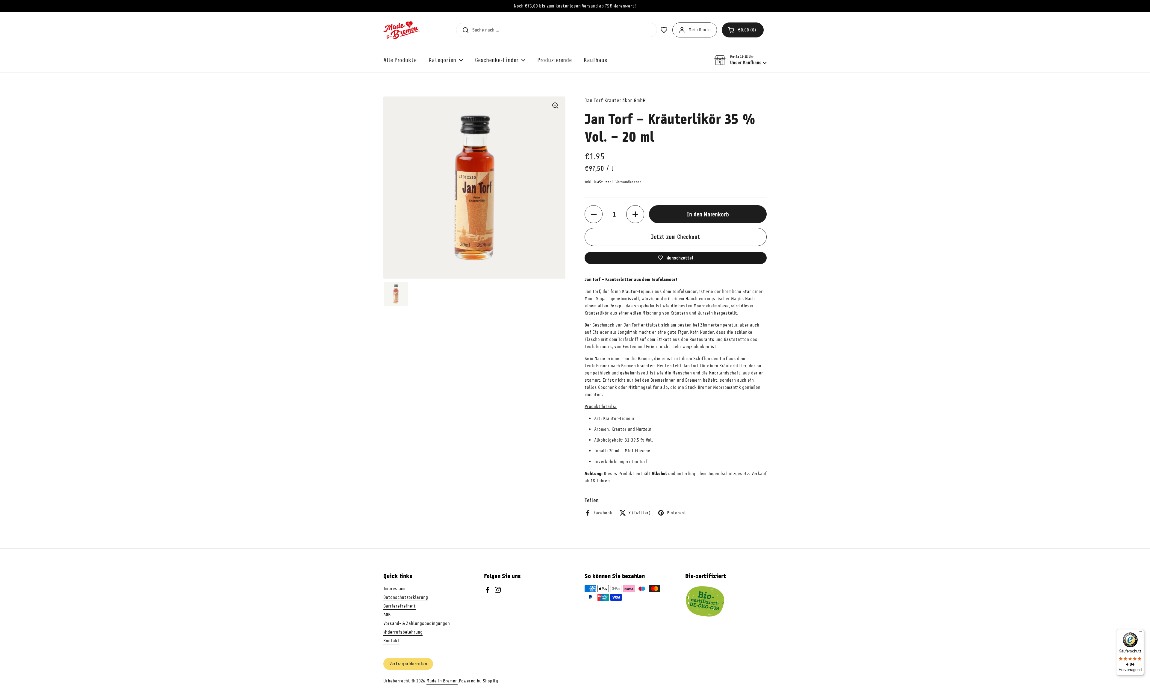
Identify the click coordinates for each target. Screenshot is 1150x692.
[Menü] (1140, 632)
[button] (743, 29)
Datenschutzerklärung (405, 597)
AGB (387, 615)
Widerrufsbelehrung (403, 632)
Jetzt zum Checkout (675, 237)
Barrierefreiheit (399, 606)
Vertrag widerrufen (408, 664)
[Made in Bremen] (401, 30)
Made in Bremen (442, 681)
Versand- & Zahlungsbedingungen (416, 623)
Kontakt (391, 641)
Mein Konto (700, 30)
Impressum (394, 589)
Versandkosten (628, 182)
